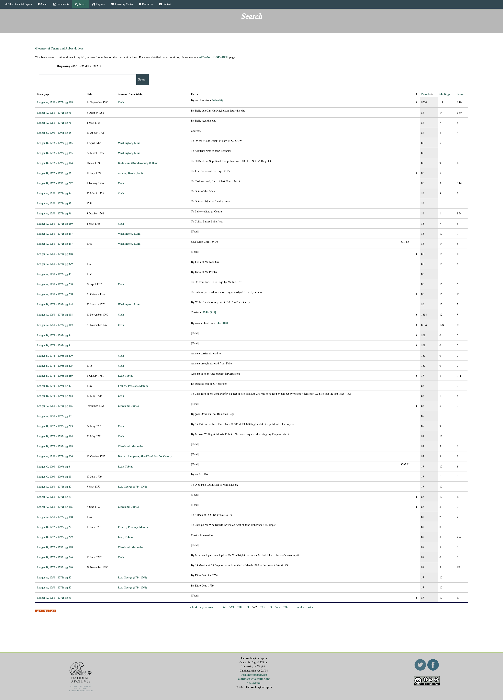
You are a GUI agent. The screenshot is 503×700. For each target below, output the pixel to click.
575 (277, 607)
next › (300, 607)
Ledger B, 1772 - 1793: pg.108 (55, 446)
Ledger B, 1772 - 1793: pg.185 (55, 153)
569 (231, 607)
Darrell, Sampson (128, 456)
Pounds (425, 94)
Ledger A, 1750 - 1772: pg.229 (55, 264)
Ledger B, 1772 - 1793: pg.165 (55, 143)
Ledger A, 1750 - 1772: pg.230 (55, 284)
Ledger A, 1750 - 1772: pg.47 (54, 486)
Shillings (445, 94)
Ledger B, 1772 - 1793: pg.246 (55, 557)
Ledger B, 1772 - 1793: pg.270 (55, 355)
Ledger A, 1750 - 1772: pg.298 (55, 254)
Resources (147, 4)
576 (285, 607)
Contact (166, 4)
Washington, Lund (129, 143)
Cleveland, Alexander (130, 446)
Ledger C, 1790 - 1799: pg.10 (54, 476)
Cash (121, 102)
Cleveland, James (128, 406)
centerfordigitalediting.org (254, 679)
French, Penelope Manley (133, 386)
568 (224, 607)
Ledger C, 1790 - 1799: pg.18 (54, 133)
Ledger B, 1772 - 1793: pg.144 (55, 304)
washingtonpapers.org (254, 675)
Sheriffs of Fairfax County (156, 456)
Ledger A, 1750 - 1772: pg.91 (54, 113)
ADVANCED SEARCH (214, 57)
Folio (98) (217, 100)
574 (270, 607)
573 (262, 607)
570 (239, 607)
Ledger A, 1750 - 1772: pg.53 (54, 497)
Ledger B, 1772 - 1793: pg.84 (54, 335)
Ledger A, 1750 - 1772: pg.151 (55, 416)
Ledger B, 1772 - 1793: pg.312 (55, 396)
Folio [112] (209, 312)
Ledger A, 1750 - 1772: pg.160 (55, 223)
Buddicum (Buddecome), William (138, 163)
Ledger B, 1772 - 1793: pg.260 (55, 567)
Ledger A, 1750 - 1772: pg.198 (55, 517)
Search (82, 4)
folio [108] (222, 323)
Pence (460, 94)
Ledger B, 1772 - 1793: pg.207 (55, 183)
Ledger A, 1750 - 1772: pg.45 (54, 203)
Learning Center (123, 4)
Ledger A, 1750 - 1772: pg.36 (54, 193)
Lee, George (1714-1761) (132, 486)
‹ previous (206, 607)
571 (247, 607)
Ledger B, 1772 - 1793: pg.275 (55, 365)
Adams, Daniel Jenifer (131, 173)
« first (193, 607)
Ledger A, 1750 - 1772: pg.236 (55, 456)
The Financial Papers (20, 4)
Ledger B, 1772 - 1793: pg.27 (54, 386)
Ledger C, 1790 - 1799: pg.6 (53, 466)
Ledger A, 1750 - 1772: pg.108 (55, 102)
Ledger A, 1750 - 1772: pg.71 (54, 123)
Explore (100, 4)
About (43, 4)
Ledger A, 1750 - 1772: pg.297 (55, 234)
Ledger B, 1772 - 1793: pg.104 (55, 163)
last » (310, 607)
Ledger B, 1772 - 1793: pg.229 (55, 537)
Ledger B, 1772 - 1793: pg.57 (54, 173)
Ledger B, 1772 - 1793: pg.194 (55, 436)
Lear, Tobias (125, 375)
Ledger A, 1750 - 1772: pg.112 (55, 325)
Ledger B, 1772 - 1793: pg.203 (55, 426)
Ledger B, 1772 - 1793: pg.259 (55, 375)
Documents (62, 4)
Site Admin (254, 683)
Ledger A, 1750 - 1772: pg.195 (55, 406)
